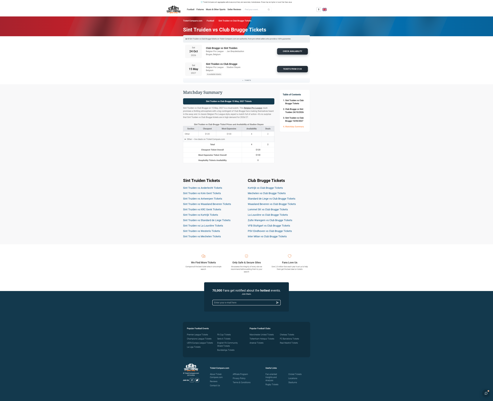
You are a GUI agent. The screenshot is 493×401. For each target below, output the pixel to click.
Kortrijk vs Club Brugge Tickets (265, 187)
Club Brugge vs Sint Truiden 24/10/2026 (294, 110)
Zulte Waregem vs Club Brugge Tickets (270, 220)
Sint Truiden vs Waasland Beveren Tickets (207, 204)
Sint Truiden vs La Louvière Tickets (203, 225)
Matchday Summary (294, 126)
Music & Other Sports (215, 9)
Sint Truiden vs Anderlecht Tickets (202, 187)
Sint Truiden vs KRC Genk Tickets (202, 209)
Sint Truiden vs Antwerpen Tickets (202, 198)
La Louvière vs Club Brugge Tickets (268, 214)
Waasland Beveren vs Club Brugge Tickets (272, 204)
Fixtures (200, 9)
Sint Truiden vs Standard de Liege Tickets (206, 220)
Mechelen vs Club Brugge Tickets (267, 193)
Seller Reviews (234, 9)
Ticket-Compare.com (192, 21)
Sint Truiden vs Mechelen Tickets (202, 236)
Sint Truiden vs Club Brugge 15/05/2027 (294, 119)
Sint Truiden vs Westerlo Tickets (201, 231)
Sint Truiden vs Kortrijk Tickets (200, 214)
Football (190, 9)
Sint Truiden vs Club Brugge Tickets (294, 102)
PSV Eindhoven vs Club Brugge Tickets (270, 231)
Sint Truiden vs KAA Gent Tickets (202, 193)
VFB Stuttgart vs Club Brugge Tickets (269, 225)
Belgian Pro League (253, 108)
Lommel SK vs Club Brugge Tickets (268, 209)
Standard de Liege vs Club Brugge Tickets (271, 198)
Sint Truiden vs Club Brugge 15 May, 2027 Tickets (229, 101)
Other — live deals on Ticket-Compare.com (206, 139)
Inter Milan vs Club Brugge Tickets (267, 236)
